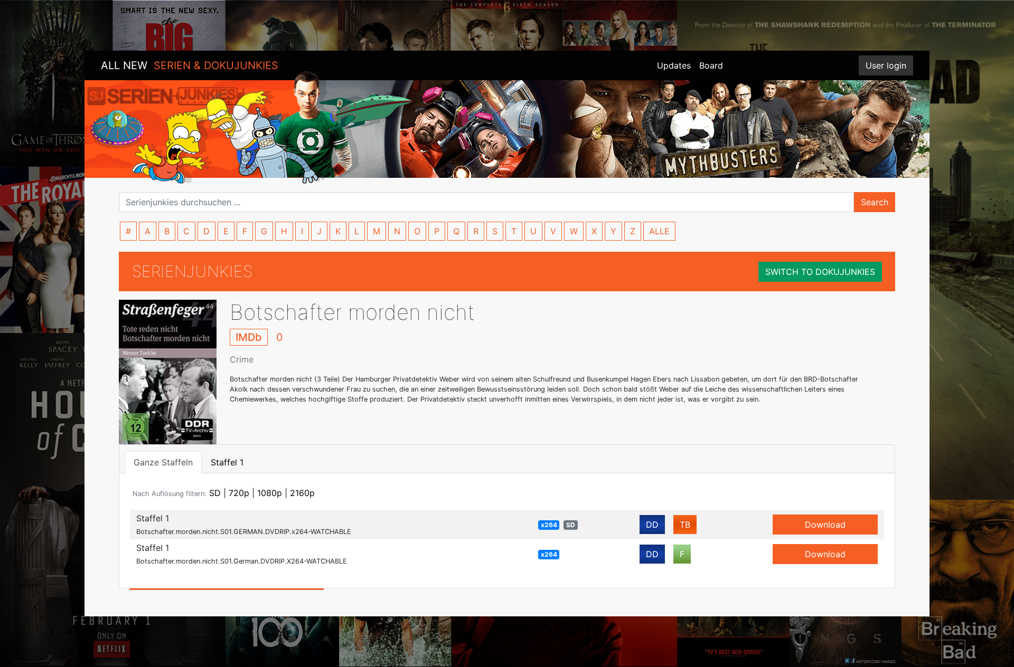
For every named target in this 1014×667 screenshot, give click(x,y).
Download (825, 524)
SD (215, 493)
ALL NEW (189, 65)
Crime (241, 359)
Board (711, 65)
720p (239, 493)
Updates (674, 65)
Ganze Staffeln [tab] (163, 462)
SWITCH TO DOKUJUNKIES (820, 271)
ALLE (659, 231)
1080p (269, 493)
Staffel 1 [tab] (227, 462)
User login (886, 65)
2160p (302, 493)
